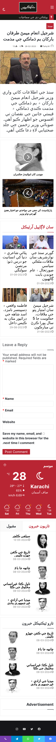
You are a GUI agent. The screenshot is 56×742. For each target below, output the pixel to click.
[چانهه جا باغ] (43, 573)
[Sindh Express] (28, 7)
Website (8, 422)
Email (7, 410)
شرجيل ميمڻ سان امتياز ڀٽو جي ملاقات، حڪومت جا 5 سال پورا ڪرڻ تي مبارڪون (42, 316)
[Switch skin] (3, 9)
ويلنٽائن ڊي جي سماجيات (33, 17)
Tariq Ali (46, 46)
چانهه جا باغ (22, 568)
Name (8, 399)
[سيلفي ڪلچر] (43, 541)
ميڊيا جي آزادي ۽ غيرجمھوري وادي (18, 601)
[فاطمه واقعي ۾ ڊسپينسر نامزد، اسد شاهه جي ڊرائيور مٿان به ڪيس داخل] (14, 295)
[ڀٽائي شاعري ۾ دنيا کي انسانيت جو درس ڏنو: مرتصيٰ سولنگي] (14, 242)
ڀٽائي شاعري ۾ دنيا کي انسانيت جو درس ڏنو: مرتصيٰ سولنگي (15, 261)
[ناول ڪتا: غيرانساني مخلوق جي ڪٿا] (43, 589)
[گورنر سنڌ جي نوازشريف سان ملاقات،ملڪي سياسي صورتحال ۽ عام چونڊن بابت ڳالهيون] (41, 242)
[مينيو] (52, 8)
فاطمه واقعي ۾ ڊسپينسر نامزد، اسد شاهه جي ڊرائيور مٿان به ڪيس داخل (15, 314)
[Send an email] (41, 46)
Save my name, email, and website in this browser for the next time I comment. (25, 438)
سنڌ (50, 26)
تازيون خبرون (39, 526)
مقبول (11, 526)
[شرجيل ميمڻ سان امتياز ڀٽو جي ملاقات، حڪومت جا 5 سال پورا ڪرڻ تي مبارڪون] (41, 295)
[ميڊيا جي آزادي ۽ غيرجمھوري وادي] (43, 605)
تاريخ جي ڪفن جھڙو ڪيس (20, 553)
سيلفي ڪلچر (21, 536)
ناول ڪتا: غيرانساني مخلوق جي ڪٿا (16, 585)
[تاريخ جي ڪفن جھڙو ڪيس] (43, 557)
